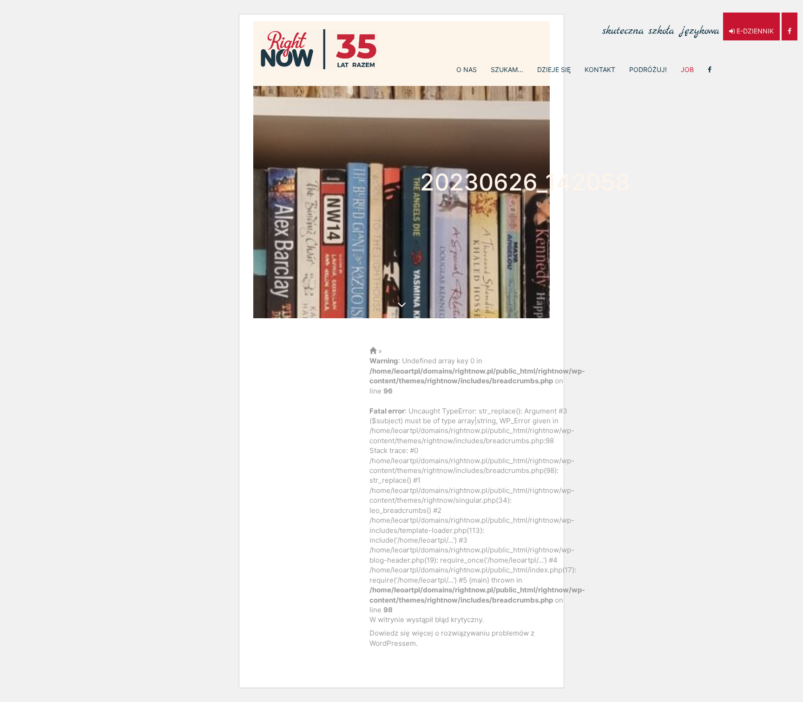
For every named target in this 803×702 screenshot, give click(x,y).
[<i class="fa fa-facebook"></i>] (709, 69)
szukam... (507, 69)
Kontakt (600, 69)
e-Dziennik (754, 31)
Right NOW (319, 49)
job (687, 69)
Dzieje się (554, 69)
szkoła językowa (660, 26)
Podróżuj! (648, 69)
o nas (466, 69)
